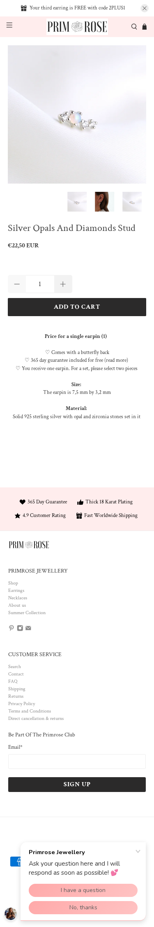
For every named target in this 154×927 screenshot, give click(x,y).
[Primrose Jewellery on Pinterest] (11, 630)
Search (14, 667)
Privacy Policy (21, 704)
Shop (13, 583)
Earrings (16, 590)
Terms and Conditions (29, 711)
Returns (15, 696)
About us (17, 605)
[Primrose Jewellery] (77, 27)
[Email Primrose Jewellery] (28, 630)
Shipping (16, 689)
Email (15, 747)
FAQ (12, 681)
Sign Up (77, 784)
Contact (16, 674)
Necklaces (17, 598)
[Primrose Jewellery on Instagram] (20, 630)
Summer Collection (27, 613)
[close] (144, 8)
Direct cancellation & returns (36, 718)
